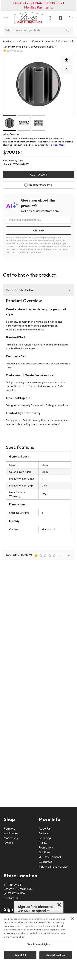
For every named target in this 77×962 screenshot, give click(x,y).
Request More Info (40, 184)
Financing (44, 838)
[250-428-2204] (60, 18)
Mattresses (11, 838)
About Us (44, 828)
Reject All (20, 954)
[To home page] (28, 18)
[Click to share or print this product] (67, 60)
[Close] (72, 918)
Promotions (46, 847)
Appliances (9, 41)
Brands (8, 843)
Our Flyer (44, 852)
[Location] (50, 18)
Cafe (20, 160)
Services (44, 833)
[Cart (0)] (71, 18)
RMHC (42, 843)
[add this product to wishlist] (67, 69)
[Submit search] (68, 30)
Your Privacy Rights (38, 944)
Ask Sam (38, 230)
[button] (5, 18)
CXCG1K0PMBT (21, 164)
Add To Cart (38, 174)
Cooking (23, 41)
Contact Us (11, 898)
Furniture (9, 828)
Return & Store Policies (53, 866)
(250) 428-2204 (14, 893)
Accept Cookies (55, 954)
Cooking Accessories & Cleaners (50, 41)
